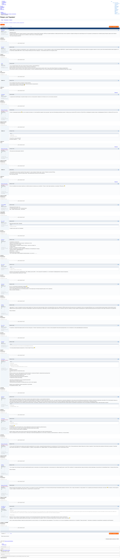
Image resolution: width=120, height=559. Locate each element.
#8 (118, 148)
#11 (118, 204)
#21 (118, 418)
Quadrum (2, 239)
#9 (118, 169)
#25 (118, 506)
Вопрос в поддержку (117, 13)
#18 (118, 341)
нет (23, 59)
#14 (118, 264)
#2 (118, 47)
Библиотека (4, 4)
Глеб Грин (3, 359)
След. (11, 26)
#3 (118, 63)
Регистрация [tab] (4, 544)
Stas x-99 (2, 221)
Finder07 (2, 47)
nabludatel (3, 30)
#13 (118, 239)
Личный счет (116, 10)
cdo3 (2, 63)
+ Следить (2, 24)
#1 (118, 30)
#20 (118, 396)
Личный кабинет (116, 9)
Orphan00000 (3, 204)
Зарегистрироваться (4, 557)
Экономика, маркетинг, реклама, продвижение (16, 22)
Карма (115, 11)
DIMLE (2, 464)
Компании (4, 2)
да (18, 59)
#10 (118, 183)
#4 (118, 80)
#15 (118, 284)
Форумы (3, 1)
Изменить (116, 92)
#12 (118, 221)
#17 (118, 325)
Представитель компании (4, 149)
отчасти (21, 59)
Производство (6, 22)
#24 (118, 485)
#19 (118, 359)
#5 (118, 94)
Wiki (3, 3)
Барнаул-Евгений (4, 109)
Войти (1, 550)
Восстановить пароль (6, 550)
